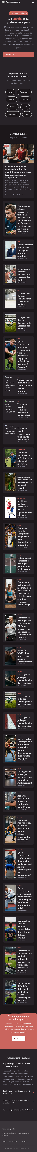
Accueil (4, 1141)
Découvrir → (10, 54)
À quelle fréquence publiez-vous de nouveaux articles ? (16, 1065)
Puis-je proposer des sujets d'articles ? (18, 1110)
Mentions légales (14, 1141)
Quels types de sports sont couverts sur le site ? (17, 1092)
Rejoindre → (18, 1039)
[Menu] (33, 1)
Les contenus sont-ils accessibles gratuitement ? (16, 1101)
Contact (23, 1141)
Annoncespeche (11, 2)
